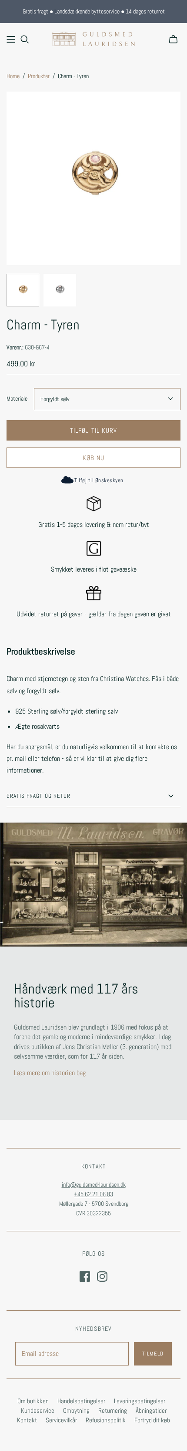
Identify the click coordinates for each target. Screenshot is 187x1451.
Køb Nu (93, 458)
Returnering (112, 1410)
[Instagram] (102, 1276)
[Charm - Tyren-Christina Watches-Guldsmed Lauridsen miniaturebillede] (23, 290)
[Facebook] (85, 1276)
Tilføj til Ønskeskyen (98, 480)
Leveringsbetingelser (139, 1401)
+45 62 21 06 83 (93, 1194)
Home (13, 76)
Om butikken (33, 1401)
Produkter (39, 76)
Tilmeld (153, 1353)
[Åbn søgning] (24, 39)
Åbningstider (151, 1410)
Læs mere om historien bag (50, 1072)
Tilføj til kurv (93, 430)
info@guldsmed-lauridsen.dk (94, 1184)
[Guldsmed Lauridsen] (93, 38)
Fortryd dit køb (152, 1420)
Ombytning (76, 1410)
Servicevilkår (61, 1420)
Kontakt (27, 1420)
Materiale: (18, 398)
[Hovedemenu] (11, 39)
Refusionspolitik (106, 1420)
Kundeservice (37, 1410)
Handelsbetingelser (81, 1401)
